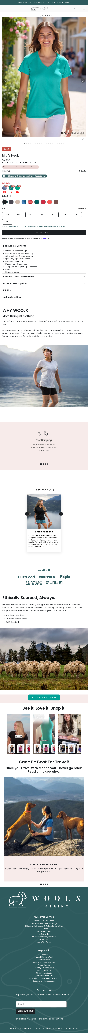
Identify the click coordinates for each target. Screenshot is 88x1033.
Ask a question (12, 297)
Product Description (15, 283)
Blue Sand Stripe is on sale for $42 (4, 187)
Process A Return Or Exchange (44, 923)
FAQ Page (44, 929)
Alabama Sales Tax (43, 976)
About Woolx (44, 960)
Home (38, 16)
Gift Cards (44, 934)
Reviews (6, 171)
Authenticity (44, 939)
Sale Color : (6, 183)
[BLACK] (4, 202)
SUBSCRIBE (25, 1011)
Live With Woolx (44, 942)
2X (77, 214)
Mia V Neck (48, 16)
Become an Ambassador (44, 981)
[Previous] (27, 514)
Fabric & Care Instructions (18, 276)
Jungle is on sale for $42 (17, 187)
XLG (53, 214)
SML (18, 214)
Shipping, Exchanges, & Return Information (44, 926)
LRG (42, 214)
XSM (7, 214)
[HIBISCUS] (49, 202)
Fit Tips (7, 290)
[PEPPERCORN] (56, 202)
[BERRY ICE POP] (43, 202)
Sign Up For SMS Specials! (44, 962)
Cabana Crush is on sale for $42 (11, 187)
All (42, 16)
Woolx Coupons (44, 970)
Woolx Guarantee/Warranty (44, 937)
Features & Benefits (14, 245)
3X (7, 222)
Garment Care (44, 931)
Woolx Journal (44, 965)
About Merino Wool (44, 957)
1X (65, 214)
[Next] (61, 514)
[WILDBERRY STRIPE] (30, 202)
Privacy (37, 1028)
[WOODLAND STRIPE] (36, 202)
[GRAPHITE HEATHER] (11, 202)
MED (30, 214)
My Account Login (44, 973)
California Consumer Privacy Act (44, 978)
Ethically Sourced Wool (44, 968)
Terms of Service (53, 1028)
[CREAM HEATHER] (17, 202)
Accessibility (44, 954)
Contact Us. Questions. (44, 921)
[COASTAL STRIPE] (24, 202)
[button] (5, 81)
